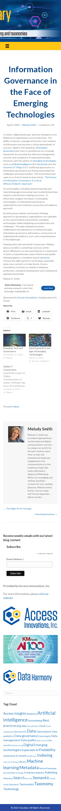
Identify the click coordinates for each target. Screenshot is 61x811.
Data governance (26, 736)
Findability (47, 749)
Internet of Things (12, 167)
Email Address (15, 559)
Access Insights (14, 713)
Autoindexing (35, 720)
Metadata (29, 767)
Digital (28, 745)
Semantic (41, 777)
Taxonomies (26, 784)
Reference (8, 778)
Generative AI (10, 755)
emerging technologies (44, 160)
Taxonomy (43, 783)
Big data (22, 725)
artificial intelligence (21, 164)
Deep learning (17, 745)
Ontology (19, 773)
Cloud (42, 725)
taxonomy (45, 257)
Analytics (32, 713)
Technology (11, 789)
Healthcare (32, 756)
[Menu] (7, 46)
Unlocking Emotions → (46, 514)
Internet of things (10, 762)
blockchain (42, 164)
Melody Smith (29, 124)
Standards (14, 784)
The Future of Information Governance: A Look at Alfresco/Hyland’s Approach (29, 180)
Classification (32, 726)
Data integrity (44, 736)
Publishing (51, 772)
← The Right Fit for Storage (17, 508)
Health (22, 755)
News (16, 406)
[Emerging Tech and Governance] (14, 340)
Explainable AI (30, 750)
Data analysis (43, 731)
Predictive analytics (34, 772)
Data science (41, 740)
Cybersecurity (20, 731)
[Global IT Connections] (16, 379)
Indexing (44, 755)
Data (31, 730)
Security (28, 778)
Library (22, 761)
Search (19, 778)
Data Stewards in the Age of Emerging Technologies (39, 351)
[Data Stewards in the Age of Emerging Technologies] (40, 340)
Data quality (28, 740)
